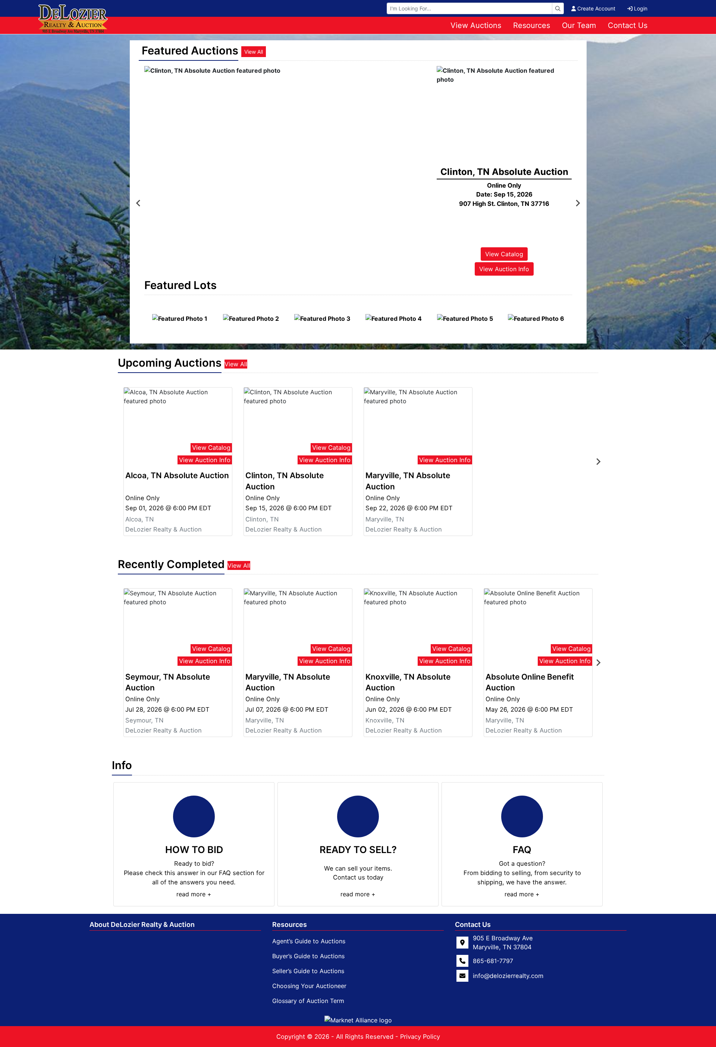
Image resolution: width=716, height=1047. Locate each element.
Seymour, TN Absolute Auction (167, 682)
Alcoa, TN (139, 519)
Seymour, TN (144, 720)
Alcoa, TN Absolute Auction (177, 475)
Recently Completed (171, 564)
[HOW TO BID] (194, 816)
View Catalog (504, 254)
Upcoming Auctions (170, 362)
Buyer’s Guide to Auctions (308, 956)
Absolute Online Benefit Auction (530, 682)
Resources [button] (531, 25)
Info (122, 765)
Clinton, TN (262, 519)
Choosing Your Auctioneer (309, 986)
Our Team (579, 25)
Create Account (596, 8)
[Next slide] (578, 203)
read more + (193, 894)
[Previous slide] (139, 203)
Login (640, 8)
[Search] (558, 8)
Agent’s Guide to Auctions (308, 941)
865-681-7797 (493, 961)
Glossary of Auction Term (308, 1000)
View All (253, 51)
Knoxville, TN (384, 720)
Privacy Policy (420, 1036)
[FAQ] (522, 816)
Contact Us (627, 25)
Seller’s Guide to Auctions (308, 971)
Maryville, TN (384, 519)
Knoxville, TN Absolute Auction (407, 682)
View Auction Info (504, 269)
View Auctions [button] (475, 25)
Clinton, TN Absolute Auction (284, 481)
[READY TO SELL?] (358, 816)
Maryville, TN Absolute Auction (407, 481)
